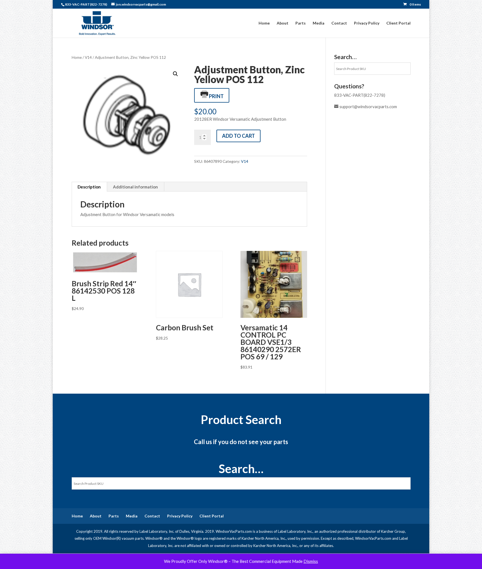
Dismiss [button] (310, 561)
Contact (339, 23)
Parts (300, 23)
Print (216, 96)
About (282, 23)
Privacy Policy (366, 23)
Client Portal (398, 23)
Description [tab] (89, 186)
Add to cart (238, 136)
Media (318, 23)
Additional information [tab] (135, 186)
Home (264, 23)
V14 (88, 57)
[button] (175, 74)
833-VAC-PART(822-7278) (359, 95)
